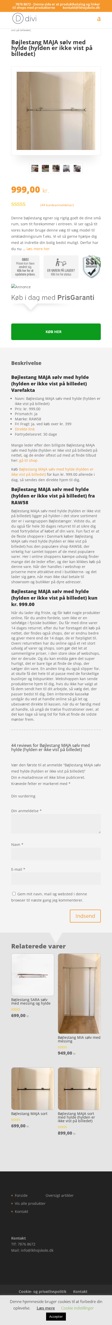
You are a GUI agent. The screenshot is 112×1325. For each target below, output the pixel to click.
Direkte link (25, 429)
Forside (21, 1195)
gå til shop (28, 460)
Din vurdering (23, 796)
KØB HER (53, 331)
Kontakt (21, 1211)
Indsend (85, 915)
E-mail (18, 869)
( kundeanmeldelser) (57, 205)
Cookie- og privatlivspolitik (42, 1291)
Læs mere (46, 1307)
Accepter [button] (56, 1316)
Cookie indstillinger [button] (77, 1307)
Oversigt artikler (60, 1195)
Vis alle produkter (30, 1203)
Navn (17, 844)
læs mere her (38, 248)
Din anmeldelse (26, 810)
